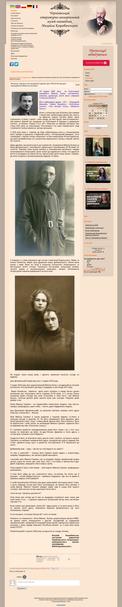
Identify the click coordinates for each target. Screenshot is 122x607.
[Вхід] (24, 577)
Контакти (14, 58)
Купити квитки (95, 63)
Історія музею (15, 13)
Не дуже (90, 267)
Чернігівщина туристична (94, 228)
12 (90, 113)
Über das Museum (17, 23)
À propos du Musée (17, 26)
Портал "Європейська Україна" (96, 238)
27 (92, 118)
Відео (13, 53)
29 (98, 118)
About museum (16, 18)
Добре (89, 265)
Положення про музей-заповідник (22, 28)
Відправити (22, 588)
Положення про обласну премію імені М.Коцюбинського (18, 39)
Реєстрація (21, 71)
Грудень (24, 77)
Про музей (14, 16)
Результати (88, 270)
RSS (31, 71)
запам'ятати (90, 94)
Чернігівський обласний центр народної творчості (96, 234)
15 (98, 113)
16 (101, 113)
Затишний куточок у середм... (98, 135)
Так (88, 263)
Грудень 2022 (98, 103)
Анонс (87, 73)
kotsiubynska (38, 568)
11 (106, 111)
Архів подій (89, 81)
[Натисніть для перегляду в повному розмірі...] (45, 257)
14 (95, 113)
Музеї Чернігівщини (92, 230)
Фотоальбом (15, 51)
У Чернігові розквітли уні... (97, 162)
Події (87, 75)
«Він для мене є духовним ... (98, 189)
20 (92, 116)
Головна (14, 11)
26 (90, 118)
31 (103, 118)
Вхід (27, 71)
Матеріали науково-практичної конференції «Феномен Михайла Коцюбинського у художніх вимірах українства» (22, 46)
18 (29, 77)
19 (90, 116)
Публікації (17, 568)
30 (101, 118)
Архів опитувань (99, 270)
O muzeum (14, 21)
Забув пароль (93, 96)
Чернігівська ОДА (91, 225)
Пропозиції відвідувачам (19, 56)
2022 (18, 77)
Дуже (89, 261)
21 (95, 116)
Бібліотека (14, 31)
